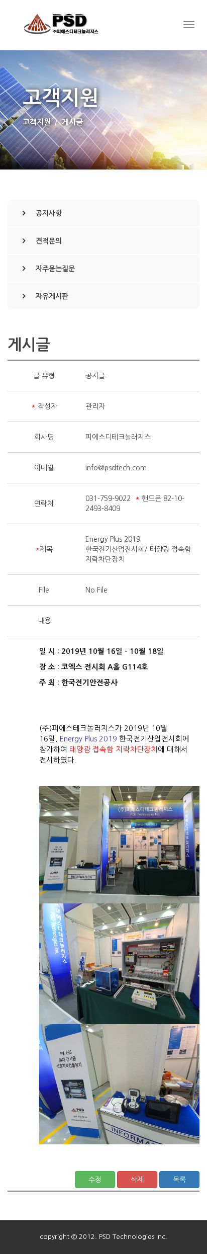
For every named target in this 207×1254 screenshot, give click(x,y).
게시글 (72, 122)
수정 (94, 1179)
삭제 (137, 1179)
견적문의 (49, 240)
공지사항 (49, 213)
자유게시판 (52, 296)
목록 (179, 1179)
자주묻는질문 (55, 268)
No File (96, 590)
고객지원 (37, 122)
